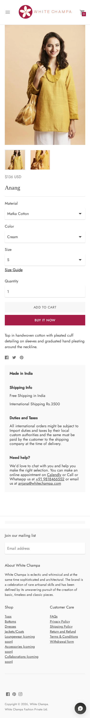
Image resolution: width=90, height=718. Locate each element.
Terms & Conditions (64, 636)
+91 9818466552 (50, 479)
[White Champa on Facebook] (8, 693)
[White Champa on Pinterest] (14, 693)
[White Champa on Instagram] (20, 693)
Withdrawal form (62, 641)
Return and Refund (63, 631)
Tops (8, 616)
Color (9, 226)
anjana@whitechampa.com (39, 483)
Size (8, 249)
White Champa (39, 704)
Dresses (10, 626)
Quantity (11, 281)
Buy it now (45, 320)
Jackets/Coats (14, 631)
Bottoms (10, 621)
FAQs (54, 616)
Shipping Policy (61, 626)
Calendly (54, 474)
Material (11, 203)
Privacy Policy (60, 621)
